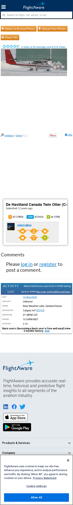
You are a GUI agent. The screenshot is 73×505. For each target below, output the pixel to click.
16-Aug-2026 (30, 297)
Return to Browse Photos (20, 28)
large (19, 135)
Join (46, 331)
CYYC (41, 310)
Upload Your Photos (54, 28)
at (54, 217)
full (25, 135)
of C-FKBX (17, 217)
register (48, 264)
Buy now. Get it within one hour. (53, 291)
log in (27, 264)
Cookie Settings (36, 486)
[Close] (68, 460)
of (36, 217)
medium (9, 135)
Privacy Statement (44, 478)
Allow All (36, 497)
